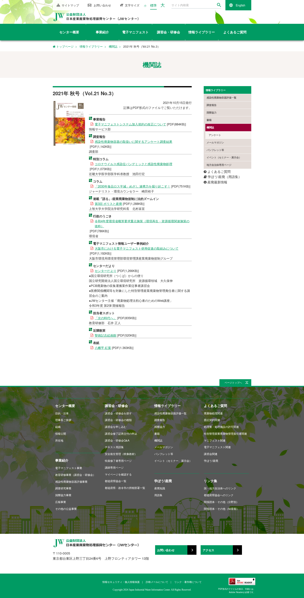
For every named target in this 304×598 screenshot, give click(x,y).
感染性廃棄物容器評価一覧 (221, 97)
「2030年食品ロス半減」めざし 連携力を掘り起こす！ (132, 186)
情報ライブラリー (91, 46)
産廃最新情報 (217, 182)
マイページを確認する (118, 474)
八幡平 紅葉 (103, 347)
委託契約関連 (212, 420)
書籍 (209, 120)
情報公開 (60, 434)
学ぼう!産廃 (163, 480)
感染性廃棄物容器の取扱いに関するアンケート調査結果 (133, 141)
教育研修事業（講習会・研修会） (75, 475)
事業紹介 (61, 460)
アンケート (215, 135)
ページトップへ (233, 382)
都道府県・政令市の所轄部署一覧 (125, 488)
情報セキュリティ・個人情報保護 (121, 582)
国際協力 (212, 112)
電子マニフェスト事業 (68, 468)
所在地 (59, 440)
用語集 (158, 495)
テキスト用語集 (114, 447)
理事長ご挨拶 (63, 420)
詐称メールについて (157, 582)
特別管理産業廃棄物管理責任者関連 (225, 434)
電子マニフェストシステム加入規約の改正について (130, 124)
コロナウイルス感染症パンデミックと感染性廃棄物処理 (133, 164)
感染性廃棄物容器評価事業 (71, 482)
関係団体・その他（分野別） (221, 502)
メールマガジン (215, 142)
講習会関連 (210, 454)
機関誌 (113, 46)
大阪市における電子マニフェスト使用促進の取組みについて (136, 248)
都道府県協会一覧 (115, 481)
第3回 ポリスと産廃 (108, 203)
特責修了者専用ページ (118, 461)
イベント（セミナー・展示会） (224, 157)
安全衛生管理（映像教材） (121, 454)
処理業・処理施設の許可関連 (221, 427)
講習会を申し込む (115, 427)
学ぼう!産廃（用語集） (224, 176)
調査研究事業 (63, 488)
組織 (58, 427)
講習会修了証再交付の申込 (121, 434)
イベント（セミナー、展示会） (173, 461)
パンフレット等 (215, 150)
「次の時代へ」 (105, 318)
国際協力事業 (63, 495)
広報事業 (60, 502)
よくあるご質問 (219, 171)
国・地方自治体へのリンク (220, 488)
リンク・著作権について (188, 582)
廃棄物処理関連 (213, 413)
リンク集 (210, 480)
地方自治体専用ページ (219, 165)
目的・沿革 (62, 413)
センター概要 (65, 405)
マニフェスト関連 (214, 440)
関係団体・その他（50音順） (221, 509)
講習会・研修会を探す (118, 413)
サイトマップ (70, 5)
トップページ (64, 46)
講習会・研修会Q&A (117, 440)
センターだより (105, 270)
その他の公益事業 (66, 509)
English (240, 5)
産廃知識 (159, 488)
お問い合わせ (102, 5)
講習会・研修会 (116, 405)
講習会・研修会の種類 (118, 420)
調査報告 (212, 105)
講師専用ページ (114, 467)
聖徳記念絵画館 (105, 335)
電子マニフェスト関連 (217, 447)
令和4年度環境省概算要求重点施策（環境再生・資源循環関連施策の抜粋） (142, 223)
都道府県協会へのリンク (218, 495)
